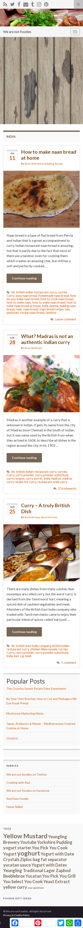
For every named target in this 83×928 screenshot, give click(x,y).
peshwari (13, 312)
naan (19, 309)
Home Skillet (14, 807)
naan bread (30, 309)
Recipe (59, 163)
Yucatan (34, 875)
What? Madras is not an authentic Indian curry (47, 339)
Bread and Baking (44, 163)
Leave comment (65, 319)
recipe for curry (25, 482)
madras (56, 478)
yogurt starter (17, 847)
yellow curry (15, 887)
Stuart (27, 163)
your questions (36, 887)
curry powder (25, 475)
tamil (28, 656)
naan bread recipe (52, 309)
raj (22, 656)
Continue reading (24, 278)
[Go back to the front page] (41, 17)
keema (54, 306)
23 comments (67, 488)
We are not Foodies (17, 32)
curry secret (34, 478)
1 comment (68, 662)
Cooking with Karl (18, 782)
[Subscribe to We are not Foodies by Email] (25, 3)
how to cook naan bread (56, 299)
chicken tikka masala (43, 649)
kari (16, 656)
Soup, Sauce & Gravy (45, 517)
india (45, 306)
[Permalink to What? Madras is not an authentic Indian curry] (41, 383)
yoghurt (28, 853)
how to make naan (19, 302)
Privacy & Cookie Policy (16, 915)
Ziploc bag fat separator (43, 859)
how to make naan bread (48, 302)
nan (67, 309)
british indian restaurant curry (36, 292)
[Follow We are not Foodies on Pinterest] (46, 3)
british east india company (33, 646)
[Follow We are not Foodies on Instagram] (39, 3)
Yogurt (10, 853)
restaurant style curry (52, 482)
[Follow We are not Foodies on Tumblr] (32, 3)
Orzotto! (12, 738)
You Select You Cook (23, 881)
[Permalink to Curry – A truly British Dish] (41, 552)
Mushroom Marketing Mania (24, 713)
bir (13, 292)
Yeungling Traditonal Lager (29, 870)
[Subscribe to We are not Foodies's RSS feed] (5, 3)
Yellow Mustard (25, 836)
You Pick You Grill (59, 875)
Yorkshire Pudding (54, 842)
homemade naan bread (54, 295)
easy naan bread (26, 295)
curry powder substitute (52, 475)
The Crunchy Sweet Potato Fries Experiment (36, 688)
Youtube (28, 842)
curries (62, 292)
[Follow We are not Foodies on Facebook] (18, 3)
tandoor (51, 312)
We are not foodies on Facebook (27, 790)
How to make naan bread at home (48, 155)
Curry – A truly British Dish (45, 508)
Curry (10, 295)
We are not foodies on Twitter (26, 774)
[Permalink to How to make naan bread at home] (41, 199)
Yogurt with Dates (49, 864)
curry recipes (15, 478)
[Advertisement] (41, 80)
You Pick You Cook (50, 847)
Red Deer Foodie (17, 798)
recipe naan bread (32, 312)
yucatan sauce (17, 864)
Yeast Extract (56, 881)
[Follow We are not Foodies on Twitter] (12, 3)
